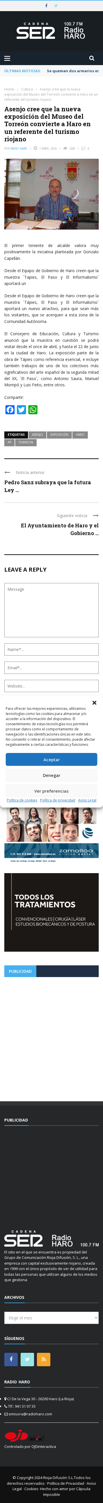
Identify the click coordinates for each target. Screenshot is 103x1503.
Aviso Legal (87, 800)
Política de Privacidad (65, 1483)
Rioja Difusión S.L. (58, 1477)
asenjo (37, 435)
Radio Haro (19, 148)
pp (9, 442)
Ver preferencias (51, 791)
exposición (59, 435)
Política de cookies (22, 800)
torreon (26, 442)
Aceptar (51, 759)
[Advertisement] (51, 1037)
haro (80, 435)
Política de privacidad (57, 800)
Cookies (31, 1488)
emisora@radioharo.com (30, 1413)
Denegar (51, 775)
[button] (94, 703)
